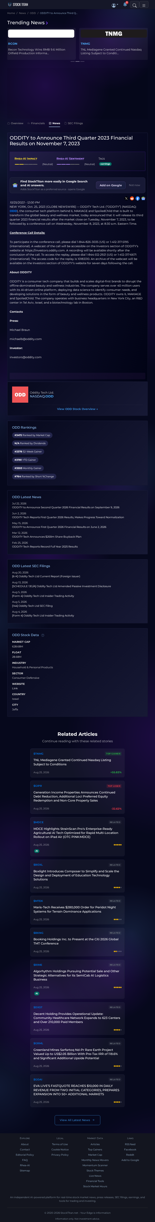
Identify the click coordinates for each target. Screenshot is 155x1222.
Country (18, 694)
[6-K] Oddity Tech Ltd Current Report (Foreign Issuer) (46, 576)
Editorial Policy (25, 1154)
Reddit (130, 1154)
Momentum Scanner (95, 1165)
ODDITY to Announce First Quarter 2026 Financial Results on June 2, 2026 (59, 526)
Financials (38, 123)
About (25, 1144)
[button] (115, 4)
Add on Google (111, 185)
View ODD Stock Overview (77, 409)
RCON (12, 44)
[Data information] (42, 635)
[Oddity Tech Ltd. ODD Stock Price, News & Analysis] (20, 395)
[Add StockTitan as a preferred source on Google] (142, 198)
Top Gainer (113, 753)
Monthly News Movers (95, 1160)
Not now (134, 185)
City (15, 704)
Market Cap (21, 642)
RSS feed (130, 1144)
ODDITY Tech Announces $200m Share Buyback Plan (47, 536)
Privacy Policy (60, 1154)
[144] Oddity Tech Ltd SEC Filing (32, 605)
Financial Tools (95, 1181)
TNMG (85, 44)
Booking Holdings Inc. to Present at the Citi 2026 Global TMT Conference (76, 941)
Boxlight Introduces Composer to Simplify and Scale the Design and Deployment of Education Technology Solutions (76, 875)
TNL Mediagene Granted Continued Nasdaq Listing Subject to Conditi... (111, 51)
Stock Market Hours (95, 1186)
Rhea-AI (25, 1165)
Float (16, 652)
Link (15, 688)
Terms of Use (60, 1144)
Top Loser (114, 786)
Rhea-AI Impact (26, 158)
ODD (13, 211)
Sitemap (25, 1170)
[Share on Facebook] (137, 198)
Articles (95, 1144)
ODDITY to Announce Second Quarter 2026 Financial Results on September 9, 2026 (65, 507)
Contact (25, 1149)
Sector (17, 673)
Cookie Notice (60, 1149)
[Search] (134, 4)
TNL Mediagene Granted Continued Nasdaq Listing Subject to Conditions (72, 762)
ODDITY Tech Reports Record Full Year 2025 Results (45, 546)
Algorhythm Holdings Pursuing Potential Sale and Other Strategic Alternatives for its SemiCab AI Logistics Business (76, 975)
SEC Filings (75, 123)
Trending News (26, 22)
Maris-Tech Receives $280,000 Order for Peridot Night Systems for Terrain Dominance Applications (75, 909)
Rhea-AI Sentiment (70, 158)
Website (18, 684)
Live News (95, 1175)
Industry (19, 663)
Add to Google (130, 1160)
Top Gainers (95, 1149)
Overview (17, 123)
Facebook (130, 1149)
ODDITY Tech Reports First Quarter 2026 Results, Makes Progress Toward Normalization (68, 517)
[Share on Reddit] (131, 198)
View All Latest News (75, 1120)
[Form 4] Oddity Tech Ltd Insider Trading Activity (43, 595)
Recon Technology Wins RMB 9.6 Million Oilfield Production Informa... (36, 51)
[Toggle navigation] (144, 4)
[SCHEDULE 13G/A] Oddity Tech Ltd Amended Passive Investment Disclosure (61, 586)
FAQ (25, 1160)
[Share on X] (125, 198)
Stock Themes (95, 1170)
